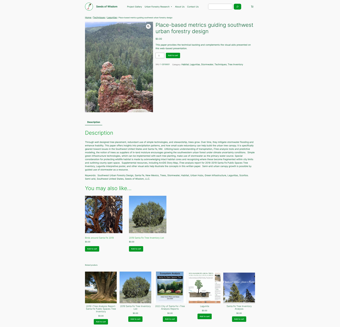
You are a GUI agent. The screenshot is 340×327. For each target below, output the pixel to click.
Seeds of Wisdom (106, 6)
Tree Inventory (235, 64)
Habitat (185, 64)
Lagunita (204, 306)
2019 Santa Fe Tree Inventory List (135, 307)
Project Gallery (134, 6)
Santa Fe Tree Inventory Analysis (239, 307)
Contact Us (193, 6)
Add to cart (173, 55)
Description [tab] (93, 122)
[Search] (237, 6)
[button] (148, 26)
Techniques (99, 17)
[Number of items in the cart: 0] (252, 6)
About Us (179, 6)
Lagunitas (112, 17)
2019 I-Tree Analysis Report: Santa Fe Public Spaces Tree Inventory (101, 309)
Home (88, 17)
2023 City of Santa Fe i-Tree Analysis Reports (170, 307)
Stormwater (207, 64)
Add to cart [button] (92, 249)
